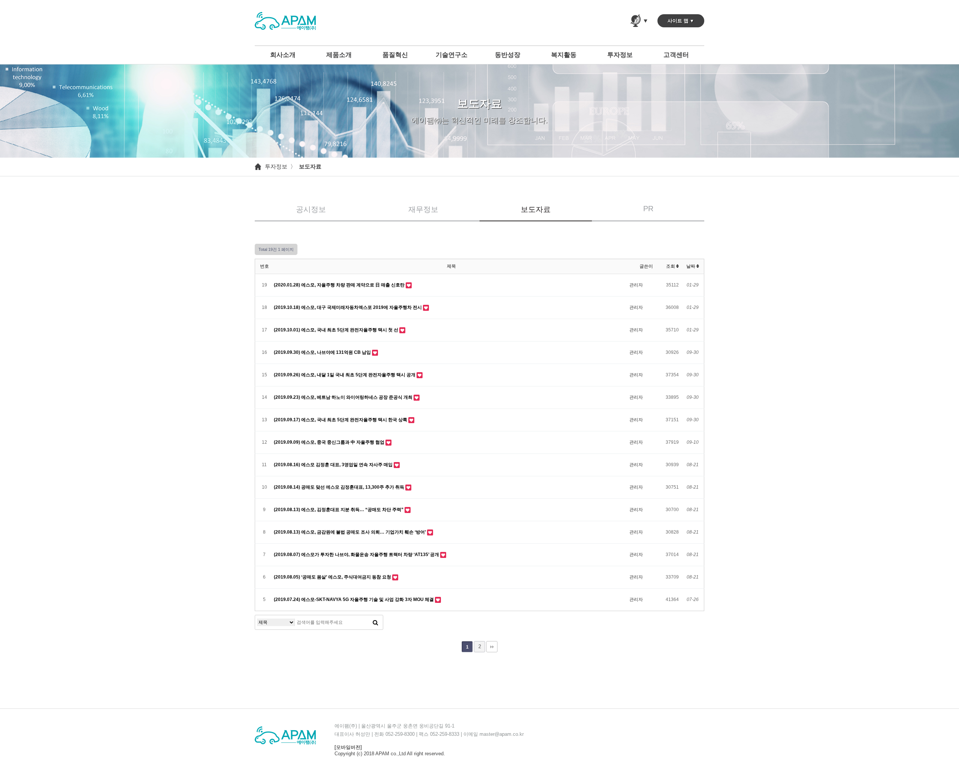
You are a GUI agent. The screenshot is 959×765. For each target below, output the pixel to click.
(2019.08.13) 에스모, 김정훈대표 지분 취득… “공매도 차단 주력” (339, 509)
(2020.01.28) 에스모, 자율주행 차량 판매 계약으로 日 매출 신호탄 (340, 285)
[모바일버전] (348, 747)
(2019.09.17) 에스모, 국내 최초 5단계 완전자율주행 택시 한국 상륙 (341, 419)
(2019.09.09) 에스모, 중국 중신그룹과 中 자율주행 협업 (329, 442)
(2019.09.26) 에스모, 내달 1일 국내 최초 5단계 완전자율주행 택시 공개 (345, 374)
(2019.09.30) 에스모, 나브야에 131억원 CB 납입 (323, 352)
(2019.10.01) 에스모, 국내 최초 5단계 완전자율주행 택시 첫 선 (336, 330)
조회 (671, 266)
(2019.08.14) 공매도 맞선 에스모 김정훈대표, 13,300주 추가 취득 (339, 487)
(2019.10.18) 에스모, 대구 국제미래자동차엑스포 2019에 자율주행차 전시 (348, 307)
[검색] (375, 622)
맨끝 (491, 646)
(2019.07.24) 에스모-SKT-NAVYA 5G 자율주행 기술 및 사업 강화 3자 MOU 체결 (354, 599)
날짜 (691, 266)
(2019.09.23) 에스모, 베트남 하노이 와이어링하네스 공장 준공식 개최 (344, 397)
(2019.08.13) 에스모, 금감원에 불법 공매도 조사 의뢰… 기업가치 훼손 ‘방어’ (350, 532)
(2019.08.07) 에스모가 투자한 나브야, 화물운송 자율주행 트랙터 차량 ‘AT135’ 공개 (357, 554)
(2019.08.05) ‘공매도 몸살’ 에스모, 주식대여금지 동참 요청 (333, 577)
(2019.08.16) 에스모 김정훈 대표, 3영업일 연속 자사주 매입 (334, 464)
